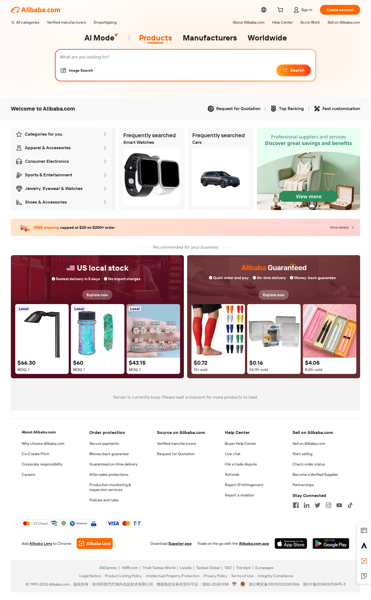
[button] (76, 70)
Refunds (232, 474)
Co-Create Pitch (35, 454)
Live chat (232, 454)
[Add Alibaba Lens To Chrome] (95, 543)
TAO (227, 567)
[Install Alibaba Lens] (364, 560)
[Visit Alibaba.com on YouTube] (339, 505)
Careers (28, 474)
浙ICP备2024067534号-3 (324, 584)
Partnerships (303, 485)
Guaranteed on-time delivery (113, 464)
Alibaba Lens (40, 543)
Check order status (309, 464)
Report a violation (239, 495)
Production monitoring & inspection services (110, 487)
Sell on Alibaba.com (309, 443)
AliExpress (108, 567)
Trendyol (243, 567)
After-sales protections (108, 474)
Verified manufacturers (176, 443)
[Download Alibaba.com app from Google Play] (331, 543)
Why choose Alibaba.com (43, 443)
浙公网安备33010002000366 (274, 584)
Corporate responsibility (42, 464)
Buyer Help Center (240, 443)
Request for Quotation (176, 454)
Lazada (185, 567)
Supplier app (180, 543)
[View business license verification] (234, 584)
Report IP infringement (244, 485)
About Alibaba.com (39, 432)
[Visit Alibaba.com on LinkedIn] (306, 505)
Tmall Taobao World (159, 567)
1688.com (129, 567)
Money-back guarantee (109, 454)
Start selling (302, 454)
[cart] (281, 10)
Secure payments (104, 443)
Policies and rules (104, 500)
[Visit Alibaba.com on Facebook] (296, 505)
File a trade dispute (241, 464)
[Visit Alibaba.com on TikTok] (350, 505)
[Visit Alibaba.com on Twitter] (317, 505)
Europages (264, 567)
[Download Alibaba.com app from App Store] (291, 543)
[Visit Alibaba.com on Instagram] (328, 505)
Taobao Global (208, 567)
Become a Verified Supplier (315, 474)
